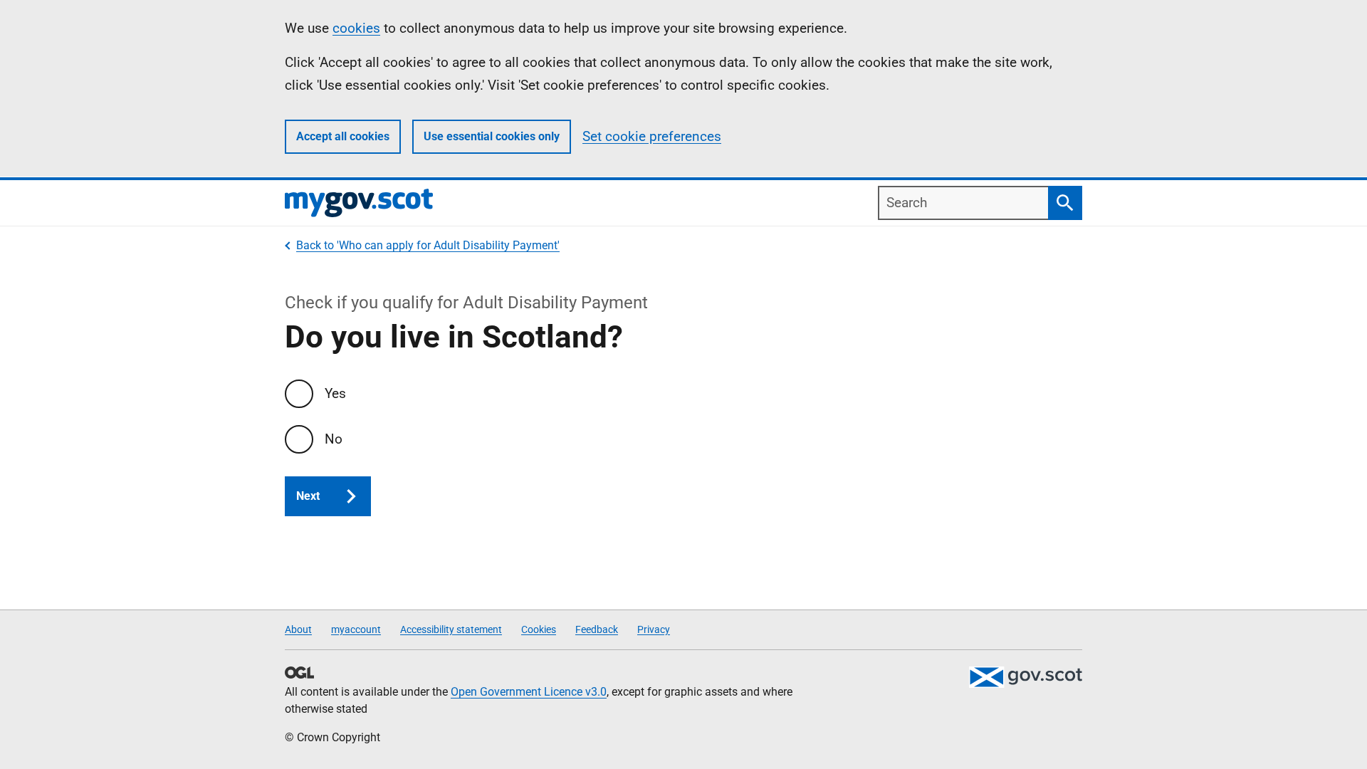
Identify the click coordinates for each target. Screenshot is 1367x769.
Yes (335, 393)
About (298, 629)
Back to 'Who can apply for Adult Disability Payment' (428, 245)
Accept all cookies (342, 136)
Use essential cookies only (492, 136)
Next (308, 496)
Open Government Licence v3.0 (529, 692)
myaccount (356, 629)
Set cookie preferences (651, 136)
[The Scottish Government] (1025, 677)
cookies (356, 28)
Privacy (653, 629)
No (333, 439)
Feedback (596, 629)
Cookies (538, 629)
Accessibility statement (451, 629)
